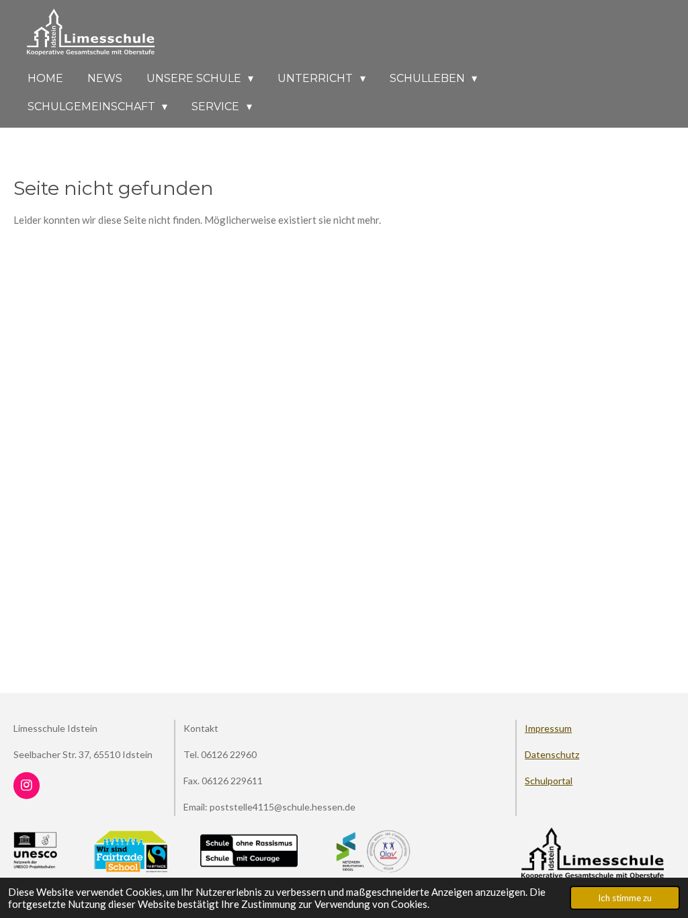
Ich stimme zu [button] (625, 897)
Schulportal (548, 780)
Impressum (548, 728)
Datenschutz (552, 754)
